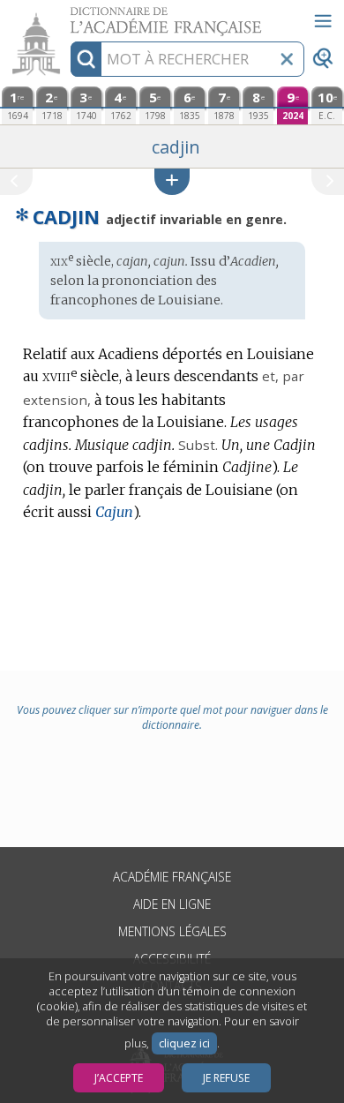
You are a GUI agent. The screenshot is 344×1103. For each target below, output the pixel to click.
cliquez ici (184, 1043)
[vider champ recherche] (286, 59)
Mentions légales (172, 931)
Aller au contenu (67, 15)
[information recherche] (86, 59)
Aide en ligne (172, 904)
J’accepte (118, 1077)
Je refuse (226, 1077)
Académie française (172, 876)
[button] (172, 181)
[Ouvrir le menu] (323, 21)
